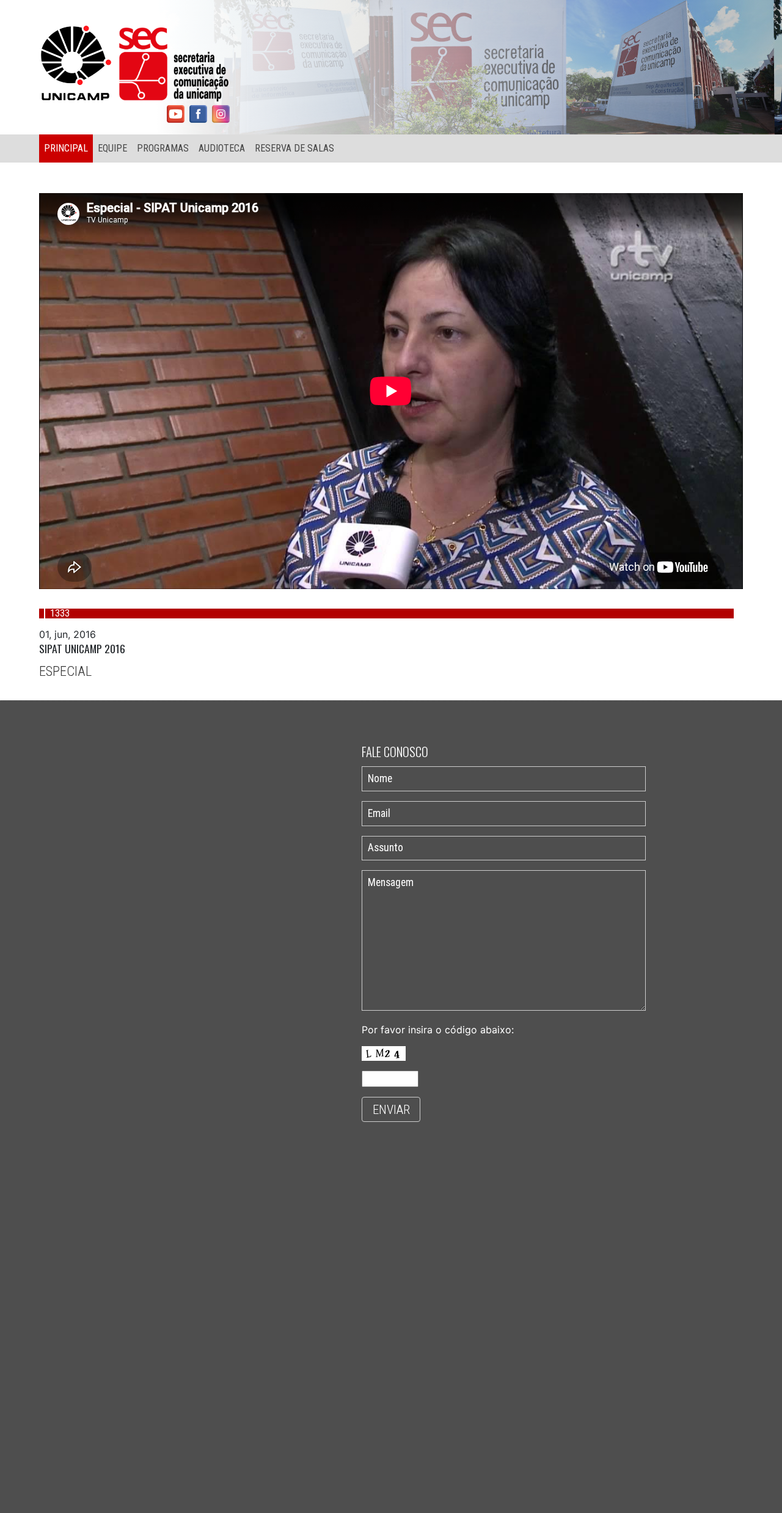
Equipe (112, 148)
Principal (66, 148)
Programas (163, 148)
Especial (65, 671)
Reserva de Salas (294, 148)
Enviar (391, 1109)
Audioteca (222, 148)
